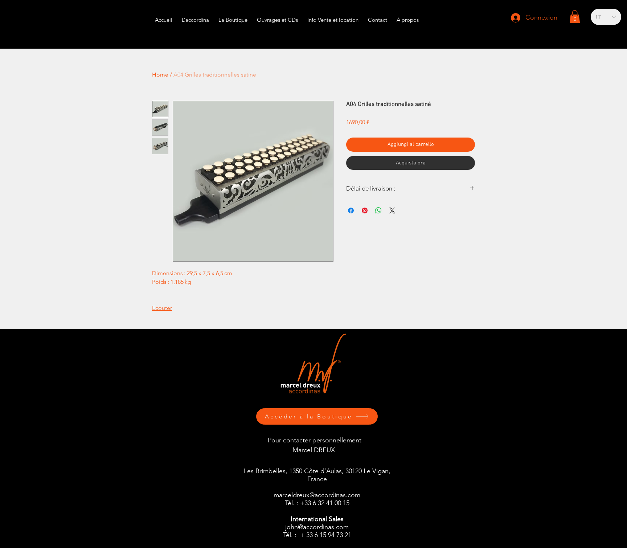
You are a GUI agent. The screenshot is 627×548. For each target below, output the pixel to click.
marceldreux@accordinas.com (317, 495)
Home (160, 74)
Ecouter (162, 307)
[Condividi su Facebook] (351, 210)
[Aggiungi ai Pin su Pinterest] (364, 210)
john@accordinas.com (317, 527)
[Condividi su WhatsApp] (378, 210)
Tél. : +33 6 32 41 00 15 (317, 503)
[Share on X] (392, 210)
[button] (333, 16)
